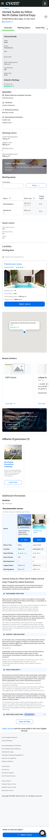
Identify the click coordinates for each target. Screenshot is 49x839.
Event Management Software (11, 745)
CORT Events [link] (10, 377)
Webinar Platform (7, 761)
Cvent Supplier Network (9, 737)
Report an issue (8, 729)
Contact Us (5, 769)
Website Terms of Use (9, 787)
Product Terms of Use (9, 784)
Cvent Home (6, 766)
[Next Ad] (46, 285)
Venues (6, 8)
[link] (17, 369)
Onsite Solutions (7, 740)
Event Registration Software (11, 749)
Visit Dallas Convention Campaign (9, 464)
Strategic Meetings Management (12, 755)
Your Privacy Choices (8, 776)
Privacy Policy (6, 781)
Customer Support (8, 773)
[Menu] (2, 3)
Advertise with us (7, 790)
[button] (21, 185)
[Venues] (45, 3)
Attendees (6, 182)
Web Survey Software (9, 758)
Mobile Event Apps (8, 752)
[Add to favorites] (45, 17)
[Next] (46, 28)
